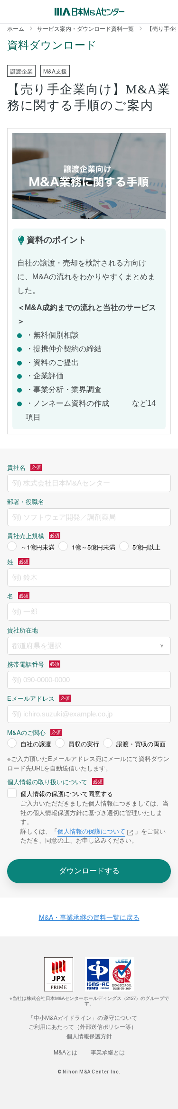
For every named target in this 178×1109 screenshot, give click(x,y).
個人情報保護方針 (89, 1036)
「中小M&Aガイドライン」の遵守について (82, 1017)
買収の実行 (83, 743)
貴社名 (16, 467)
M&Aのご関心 (26, 732)
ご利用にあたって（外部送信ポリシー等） (82, 1026)
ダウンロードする (89, 870)
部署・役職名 (25, 501)
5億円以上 (146, 546)
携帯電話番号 (25, 664)
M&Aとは (65, 1052)
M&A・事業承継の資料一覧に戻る (89, 917)
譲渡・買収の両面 (141, 743)
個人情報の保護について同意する (66, 793)
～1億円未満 (37, 546)
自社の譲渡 (35, 743)
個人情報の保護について (91, 830)
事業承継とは (108, 1052)
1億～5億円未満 (93, 546)
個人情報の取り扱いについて (47, 781)
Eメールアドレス (31, 698)
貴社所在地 (22, 629)
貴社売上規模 (25, 535)
